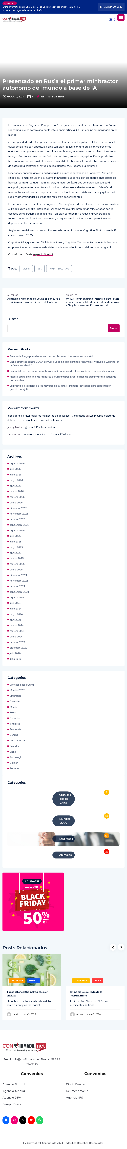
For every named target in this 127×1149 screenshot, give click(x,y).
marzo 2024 (17, 625)
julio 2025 (15, 536)
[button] (121, 17)
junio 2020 (15, 658)
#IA (40, 268)
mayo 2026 (16, 480)
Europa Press (11, 1104)
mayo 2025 (16, 547)
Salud (13, 712)
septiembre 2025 (19, 524)
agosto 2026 (17, 463)
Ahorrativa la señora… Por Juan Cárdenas (47, 434)
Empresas (15, 695)
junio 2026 (15, 474)
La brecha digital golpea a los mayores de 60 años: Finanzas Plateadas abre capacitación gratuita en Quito (60, 387)
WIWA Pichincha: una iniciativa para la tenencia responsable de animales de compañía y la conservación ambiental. (92, 302)
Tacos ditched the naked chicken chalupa (27, 993)
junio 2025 (15, 541)
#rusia (26, 268)
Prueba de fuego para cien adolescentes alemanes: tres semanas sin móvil (51, 356)
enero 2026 (16, 502)
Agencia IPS (74, 1097)
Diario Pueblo (75, 1084)
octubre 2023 (17, 642)
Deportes (15, 718)
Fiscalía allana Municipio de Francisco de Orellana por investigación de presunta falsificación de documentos (63, 378)
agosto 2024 (17, 597)
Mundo (14, 707)
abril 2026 (15, 485)
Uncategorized (18, 740)
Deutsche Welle (77, 1091)
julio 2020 (15, 653)
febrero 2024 (17, 630)
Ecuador (14, 746)
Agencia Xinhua (13, 1091)
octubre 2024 (17, 586)
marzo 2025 (17, 558)
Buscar (12, 319)
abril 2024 (15, 619)
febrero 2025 (17, 563)
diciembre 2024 (18, 575)
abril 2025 (15, 552)
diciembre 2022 (18, 647)
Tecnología (16, 757)
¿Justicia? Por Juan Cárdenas (41, 427)
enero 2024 (16, 636)
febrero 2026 (17, 496)
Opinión (14, 762)
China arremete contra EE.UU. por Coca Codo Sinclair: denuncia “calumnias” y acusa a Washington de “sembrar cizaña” (64, 363)
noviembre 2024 (19, 580)
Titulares (15, 723)
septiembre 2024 (19, 591)
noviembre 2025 (19, 513)
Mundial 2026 (17, 690)
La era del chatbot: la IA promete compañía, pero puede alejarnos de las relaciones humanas (56, 9)
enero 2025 (16, 569)
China (13, 751)
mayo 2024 (16, 614)
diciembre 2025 (18, 508)
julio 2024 (15, 603)
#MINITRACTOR (59, 268)
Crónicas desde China (22, 684)
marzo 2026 (17, 491)
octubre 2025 (17, 519)
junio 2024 (15, 608)
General (14, 734)
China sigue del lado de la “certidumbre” (86, 993)
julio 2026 (15, 469)
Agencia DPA (11, 1097)
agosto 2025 (17, 530)
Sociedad (15, 768)
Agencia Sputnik (14, 1084)
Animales (15, 701)
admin (16, 1014)
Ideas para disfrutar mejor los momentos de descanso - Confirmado (46, 415)
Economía (15, 729)
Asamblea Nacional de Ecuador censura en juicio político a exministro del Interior (33, 300)
